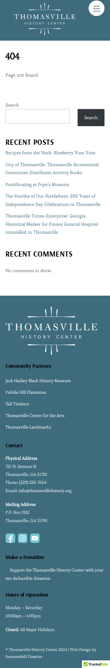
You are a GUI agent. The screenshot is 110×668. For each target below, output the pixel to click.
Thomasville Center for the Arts (35, 415)
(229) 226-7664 (32, 482)
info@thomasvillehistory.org (45, 490)
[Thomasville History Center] (44, 33)
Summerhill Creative (24, 656)
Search (12, 105)
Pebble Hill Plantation (26, 392)
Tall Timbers (17, 404)
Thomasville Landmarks (28, 427)
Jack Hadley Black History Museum (38, 380)
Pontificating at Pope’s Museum (37, 184)
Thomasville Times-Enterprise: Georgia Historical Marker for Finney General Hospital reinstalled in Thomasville (52, 224)
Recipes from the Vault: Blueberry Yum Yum (50, 152)
